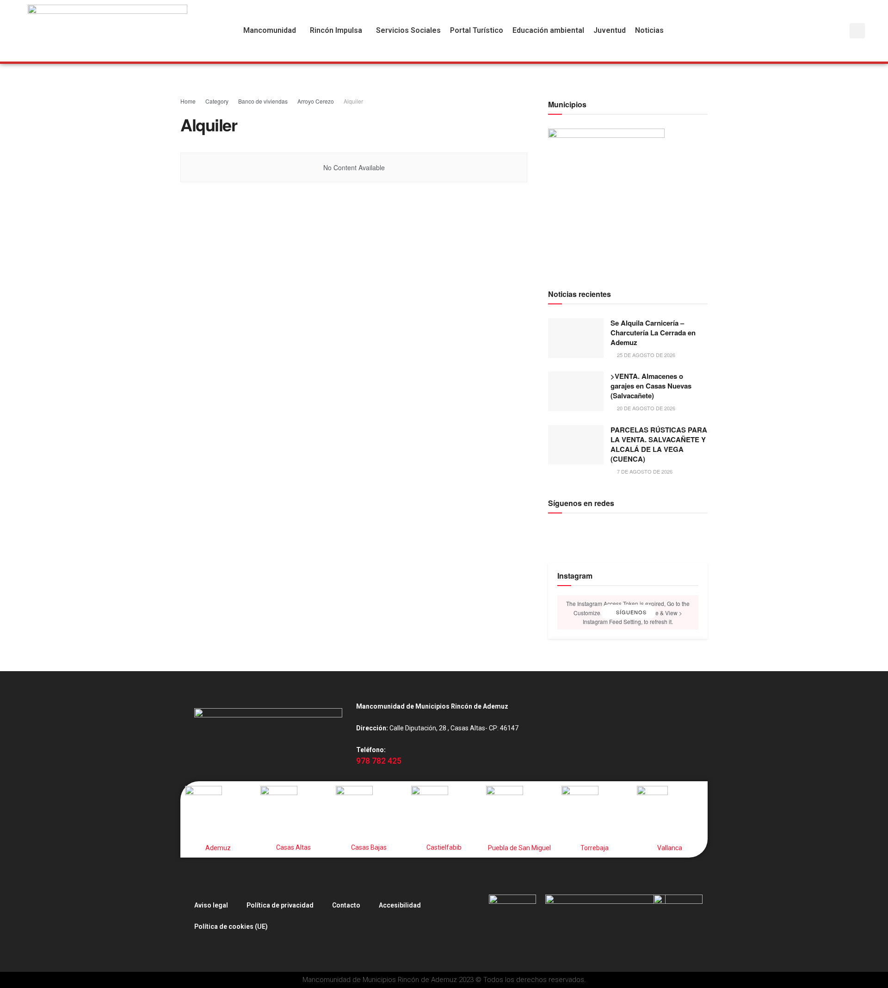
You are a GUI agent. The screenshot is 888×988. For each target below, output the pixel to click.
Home (188, 101)
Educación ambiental (548, 30)
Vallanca (669, 848)
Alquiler (353, 101)
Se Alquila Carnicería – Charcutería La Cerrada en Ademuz (653, 332)
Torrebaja (594, 848)
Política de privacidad (280, 905)
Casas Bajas (369, 847)
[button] (272, 30)
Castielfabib (444, 847)
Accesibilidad (400, 905)
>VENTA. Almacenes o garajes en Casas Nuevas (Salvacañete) (650, 386)
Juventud (609, 30)
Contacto (346, 905)
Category (216, 101)
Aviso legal (211, 905)
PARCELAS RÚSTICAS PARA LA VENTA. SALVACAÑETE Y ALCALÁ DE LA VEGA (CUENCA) (658, 444)
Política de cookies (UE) (231, 926)
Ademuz (218, 848)
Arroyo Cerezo (315, 101)
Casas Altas (293, 847)
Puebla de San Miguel (519, 848)
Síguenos (630, 612)
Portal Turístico (476, 30)
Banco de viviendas (263, 101)
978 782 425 (378, 761)
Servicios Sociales (408, 30)
